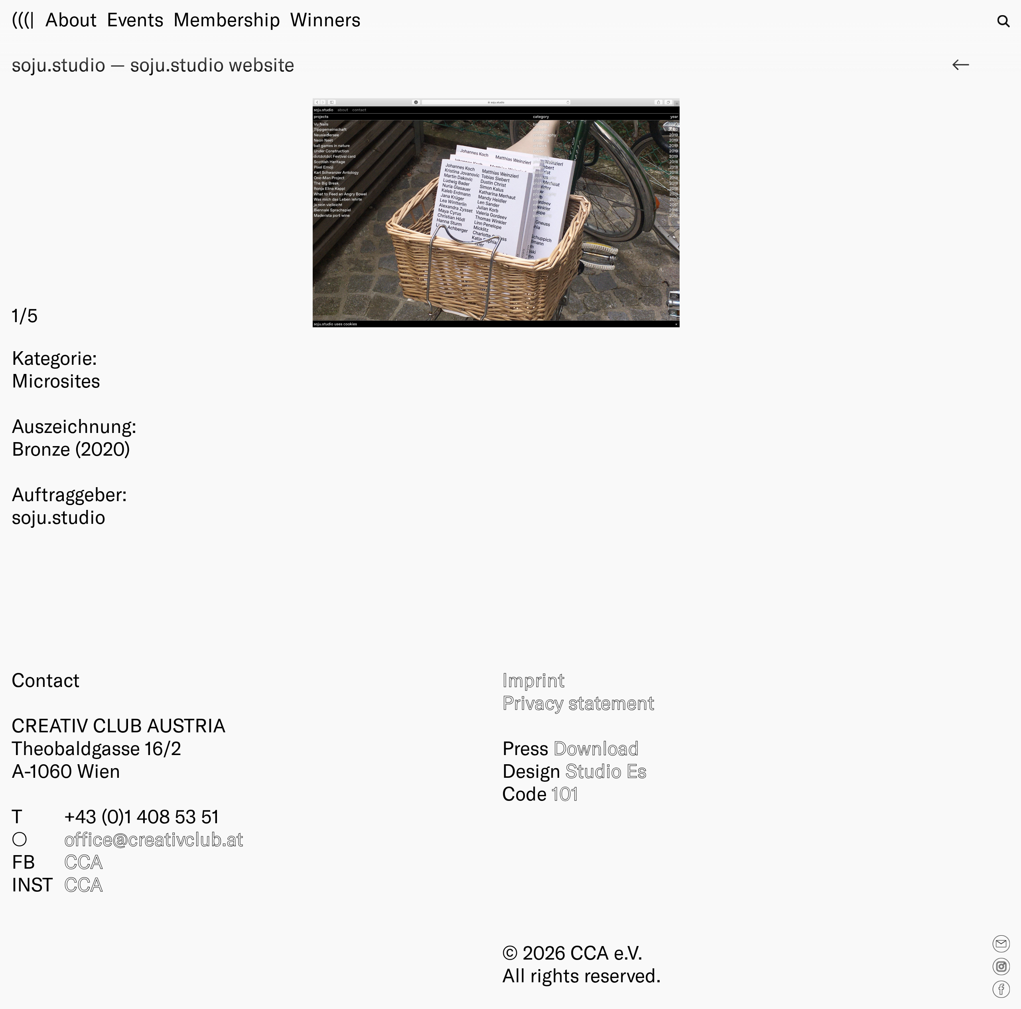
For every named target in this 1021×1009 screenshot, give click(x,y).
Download (596, 747)
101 (565, 792)
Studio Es (606, 770)
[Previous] (254, 212)
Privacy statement (578, 702)
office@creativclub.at (153, 838)
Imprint (533, 679)
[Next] (738, 212)
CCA (83, 861)
